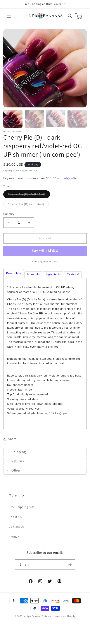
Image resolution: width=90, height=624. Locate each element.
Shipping (7, 170)
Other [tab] (16, 470)
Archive (14, 537)
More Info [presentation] (33, 274)
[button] (9, 16)
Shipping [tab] (18, 451)
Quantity (8, 214)
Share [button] (12, 439)
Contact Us (16, 527)
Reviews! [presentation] (73, 274)
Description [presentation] (13, 273)
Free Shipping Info (22, 507)
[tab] (13, 273)
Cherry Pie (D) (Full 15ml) (29, 195)
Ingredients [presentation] (53, 274)
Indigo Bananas (33, 616)
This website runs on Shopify (58, 616)
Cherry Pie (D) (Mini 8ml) (28, 205)
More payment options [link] (45, 261)
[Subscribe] (70, 564)
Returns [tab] (17, 461)
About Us (15, 517)
